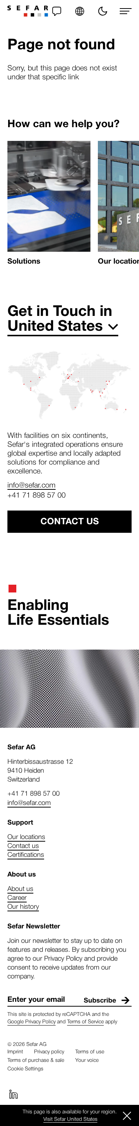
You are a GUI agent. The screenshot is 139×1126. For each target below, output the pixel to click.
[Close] (127, 1116)
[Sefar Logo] (27, 11)
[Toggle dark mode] (103, 11)
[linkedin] (13, 1094)
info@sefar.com (31, 484)
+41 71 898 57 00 (36, 494)
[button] (80, 11)
